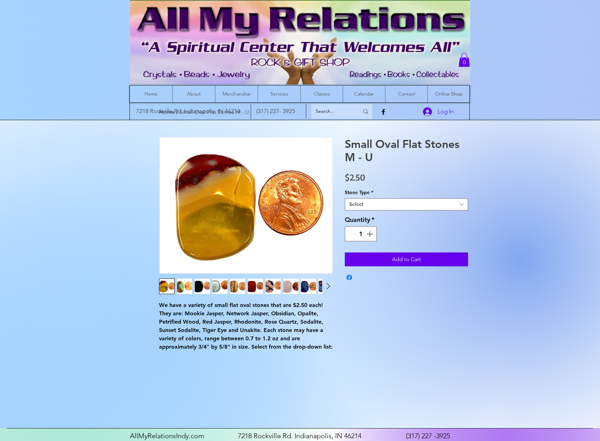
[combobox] (406, 204)
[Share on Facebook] (349, 277)
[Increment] (370, 234)
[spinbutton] (361, 234)
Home (167, 112)
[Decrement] (351, 234)
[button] (464, 60)
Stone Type (359, 192)
